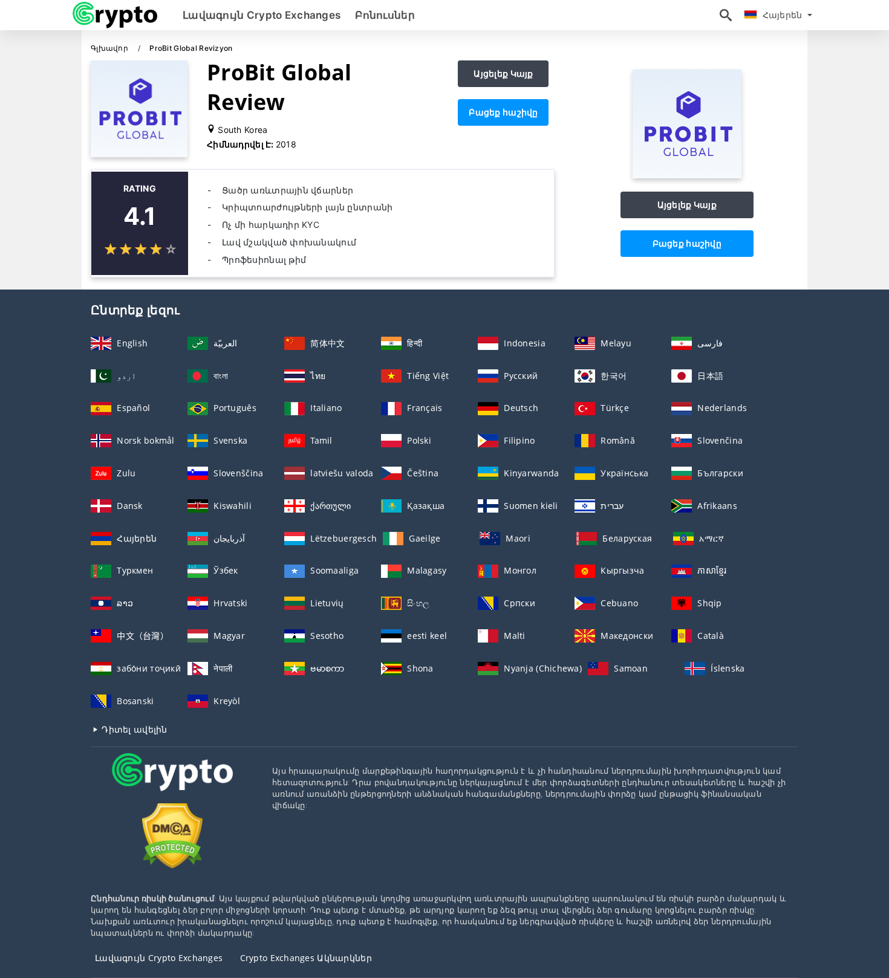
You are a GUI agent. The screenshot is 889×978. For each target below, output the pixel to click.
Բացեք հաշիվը (503, 112)
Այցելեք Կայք (503, 73)
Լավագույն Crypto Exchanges (261, 15)
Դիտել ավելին (133, 729)
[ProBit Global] (687, 175)
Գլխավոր (110, 48)
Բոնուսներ (385, 15)
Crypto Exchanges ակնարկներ (306, 957)
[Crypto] (172, 783)
